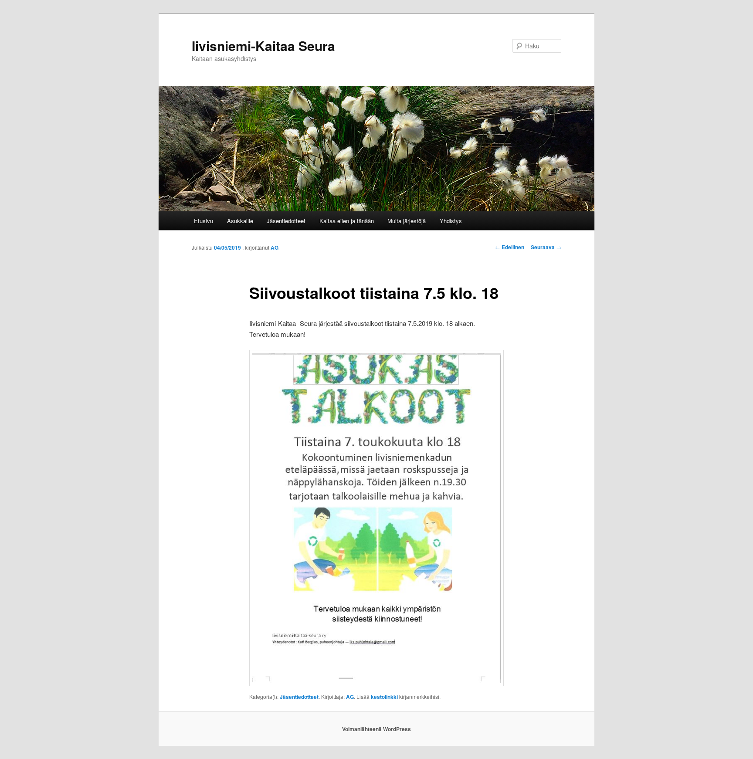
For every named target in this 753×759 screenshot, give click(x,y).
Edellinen (509, 247)
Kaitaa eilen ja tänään (346, 221)
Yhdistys (451, 221)
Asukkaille (240, 221)
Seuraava (546, 247)
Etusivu (203, 221)
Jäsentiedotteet (286, 221)
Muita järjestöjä (406, 221)
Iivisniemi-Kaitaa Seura (263, 45)
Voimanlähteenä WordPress (376, 729)
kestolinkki (384, 697)
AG (274, 247)
